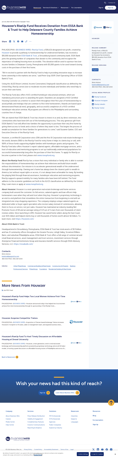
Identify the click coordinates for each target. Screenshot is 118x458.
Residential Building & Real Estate (60, 269)
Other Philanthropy (19, 266)
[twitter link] (93, 449)
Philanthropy (33, 269)
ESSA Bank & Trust (29, 55)
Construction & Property (60, 266)
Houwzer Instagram (101, 100)
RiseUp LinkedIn (99, 104)
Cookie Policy (38, 455)
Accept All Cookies (97, 454)
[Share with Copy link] (26, 41)
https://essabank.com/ (23, 244)
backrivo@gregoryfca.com (10, 256)
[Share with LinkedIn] (10, 41)
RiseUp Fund (37, 49)
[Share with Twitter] (14, 41)
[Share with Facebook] (18, 41)
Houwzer (5, 52)
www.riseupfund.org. (46, 155)
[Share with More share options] (30, 41)
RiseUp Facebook (100, 97)
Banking (72, 266)
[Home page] (14, 8)
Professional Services (20, 269)
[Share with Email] (22, 41)
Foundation (43, 269)
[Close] (115, 454)
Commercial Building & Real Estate (39, 266)
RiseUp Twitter (99, 108)
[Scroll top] (111, 403)
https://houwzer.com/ (25, 219)
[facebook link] (107, 449)
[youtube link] (102, 449)
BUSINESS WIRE (23, 49)
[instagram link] (111, 449)
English (95, 70)
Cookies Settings (83, 454)
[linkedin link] (98, 449)
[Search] (105, 3)
